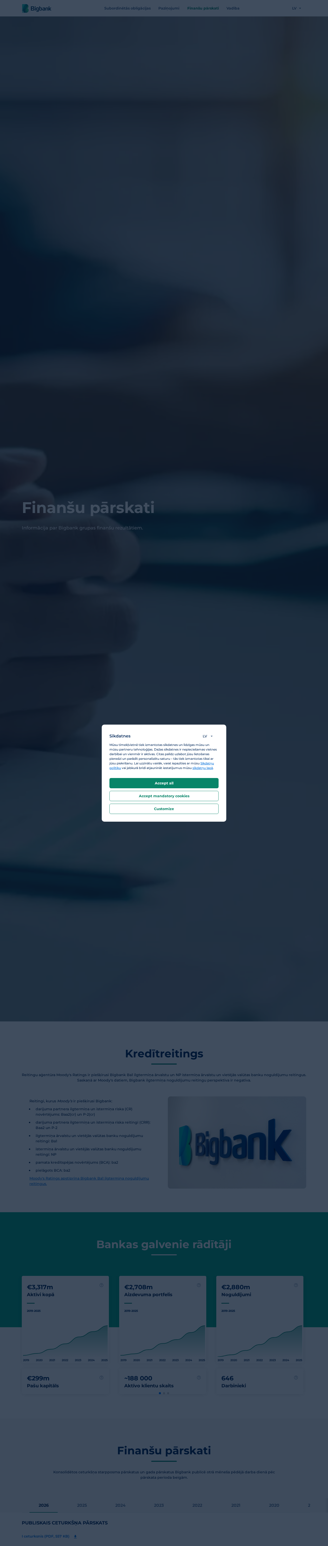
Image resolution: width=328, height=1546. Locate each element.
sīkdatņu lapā (202, 768)
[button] (209, 736)
